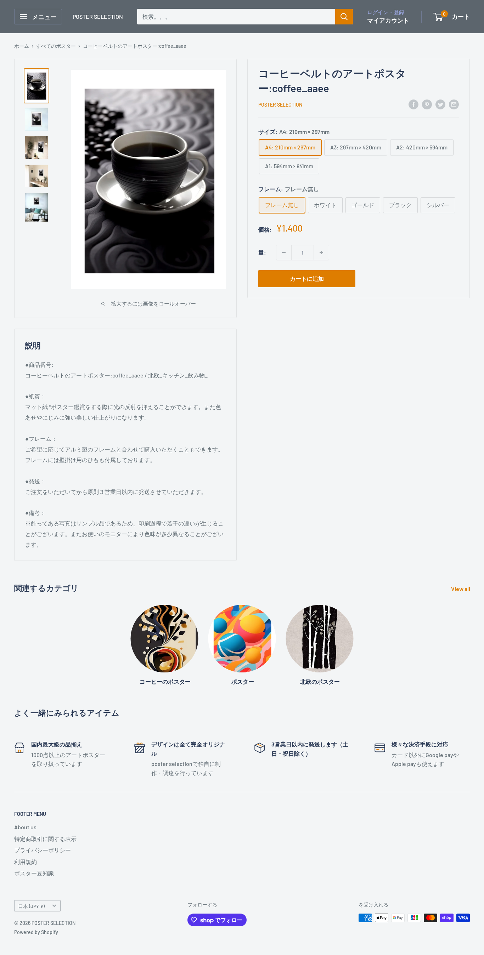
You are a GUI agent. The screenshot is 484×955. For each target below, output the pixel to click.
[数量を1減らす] (283, 252)
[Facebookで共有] (413, 103)
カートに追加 (307, 278)
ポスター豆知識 (34, 873)
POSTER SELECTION (280, 105)
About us (25, 827)
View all (461, 588)
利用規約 (25, 861)
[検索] (344, 16)
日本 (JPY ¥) (31, 906)
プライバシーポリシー (42, 850)
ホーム (21, 46)
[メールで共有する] (454, 103)
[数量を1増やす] (321, 252)
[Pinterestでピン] (427, 103)
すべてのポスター (56, 46)
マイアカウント (388, 20)
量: (262, 252)
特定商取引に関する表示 (45, 838)
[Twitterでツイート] (440, 103)
